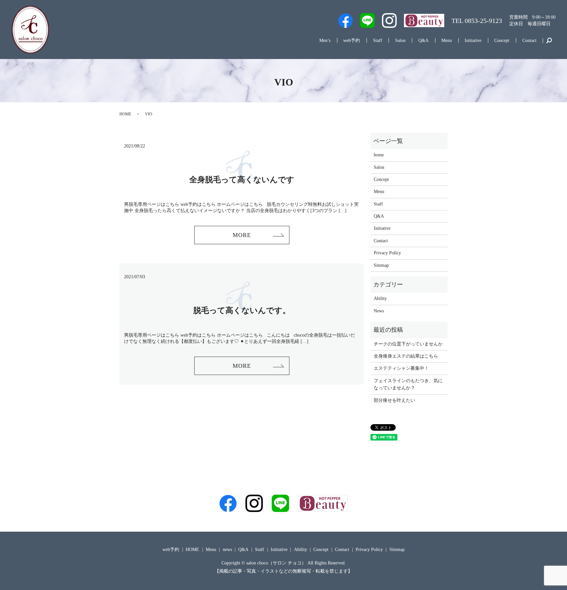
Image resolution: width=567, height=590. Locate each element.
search (549, 41)
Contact (529, 40)
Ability (380, 298)
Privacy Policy (387, 252)
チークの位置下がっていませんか (408, 344)
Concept (501, 40)
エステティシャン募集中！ (401, 368)
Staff (377, 40)
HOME (125, 114)
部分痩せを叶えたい (394, 400)
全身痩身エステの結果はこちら (406, 356)
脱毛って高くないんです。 (241, 310)
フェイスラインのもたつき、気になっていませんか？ (408, 384)
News (379, 310)
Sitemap (381, 265)
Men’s (324, 40)
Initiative (473, 40)
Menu (446, 40)
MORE (242, 235)
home (379, 154)
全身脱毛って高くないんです (241, 179)
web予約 (351, 40)
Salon (400, 40)
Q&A (423, 40)
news (227, 549)
